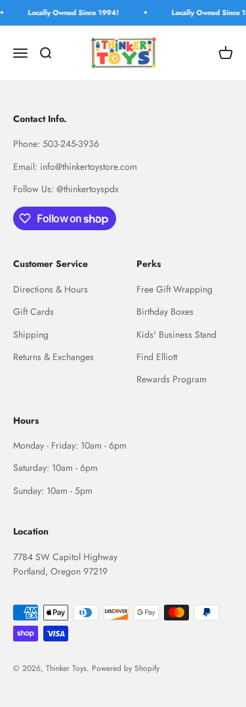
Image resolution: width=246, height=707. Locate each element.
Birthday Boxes (165, 311)
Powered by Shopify (125, 668)
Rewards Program (171, 379)
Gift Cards (33, 311)
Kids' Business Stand (176, 334)
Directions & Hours (50, 289)
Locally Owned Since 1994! (71, 12)
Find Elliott (156, 356)
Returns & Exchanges (53, 356)
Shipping (31, 334)
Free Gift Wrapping (174, 289)
